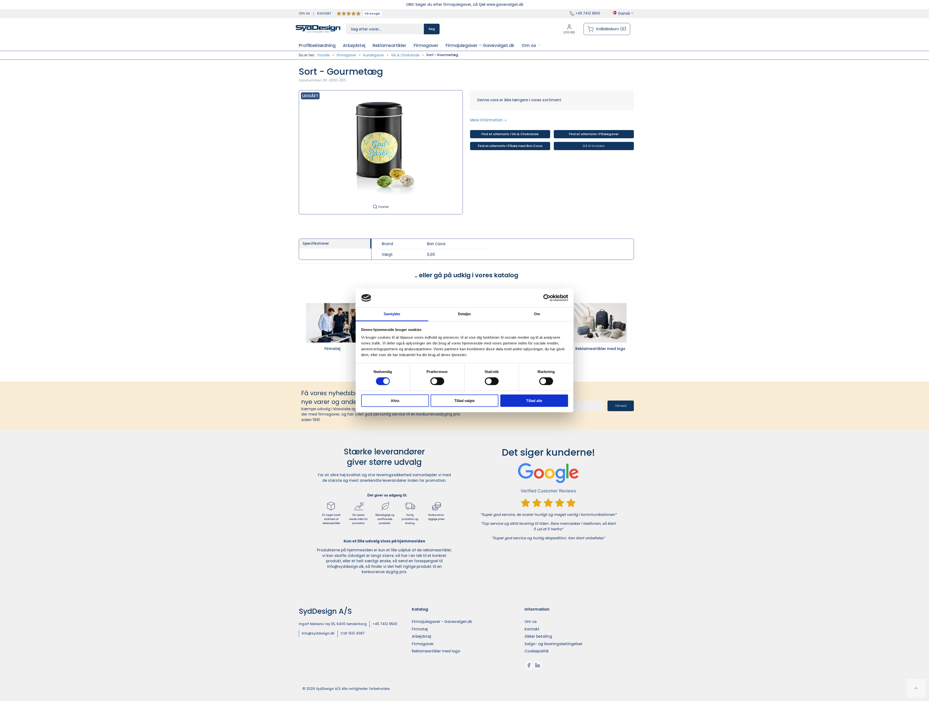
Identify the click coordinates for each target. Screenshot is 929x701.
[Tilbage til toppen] (916, 688)
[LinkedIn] (537, 665)
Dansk (624, 13)
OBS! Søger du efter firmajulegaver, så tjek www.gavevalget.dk (464, 4)
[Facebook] (528, 665)
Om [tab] (537, 314)
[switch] (437, 381)
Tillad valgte (464, 401)
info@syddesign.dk (345, 566)
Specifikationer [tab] (316, 243)
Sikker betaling (538, 636)
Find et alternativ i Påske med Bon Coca (510, 146)
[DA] (318, 29)
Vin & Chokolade (405, 55)
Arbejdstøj (421, 636)
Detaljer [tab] (464, 314)
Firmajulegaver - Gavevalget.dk (442, 621)
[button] (531, 45)
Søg (431, 29)
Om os (304, 13)
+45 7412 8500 (588, 13)
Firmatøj (332, 348)
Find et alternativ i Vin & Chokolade (510, 134)
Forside (323, 55)
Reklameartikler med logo (600, 348)
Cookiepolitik (536, 651)
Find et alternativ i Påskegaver (594, 134)
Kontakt (324, 13)
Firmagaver (346, 55)
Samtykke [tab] (392, 314)
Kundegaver (373, 55)
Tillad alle (534, 401)
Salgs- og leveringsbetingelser (553, 643)
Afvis (395, 401)
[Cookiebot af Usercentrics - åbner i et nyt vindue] (547, 297)
